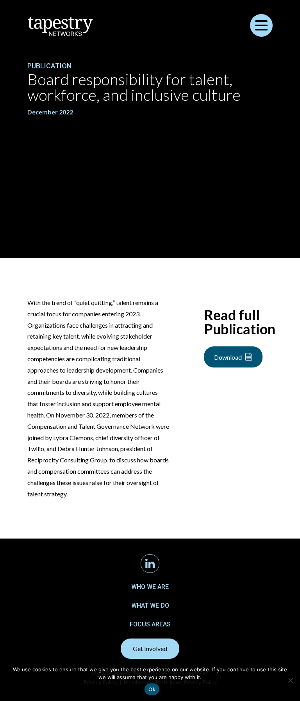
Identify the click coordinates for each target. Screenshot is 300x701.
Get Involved (150, 648)
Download (228, 357)
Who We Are (150, 586)
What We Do (150, 605)
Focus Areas (150, 624)
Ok (151, 689)
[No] (290, 680)
